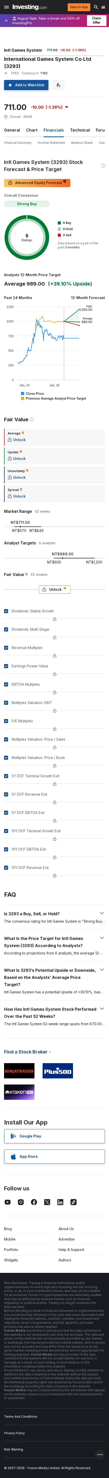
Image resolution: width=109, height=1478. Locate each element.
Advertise (67, 1239)
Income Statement (51, 143)
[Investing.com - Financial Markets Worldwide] (30, 7)
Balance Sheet (82, 143)
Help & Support (71, 1249)
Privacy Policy (14, 1433)
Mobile (9, 1239)
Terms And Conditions (20, 1416)
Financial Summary (18, 143)
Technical (80, 130)
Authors (65, 1260)
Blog (8, 1229)
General (12, 130)
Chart (32, 130)
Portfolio (11, 1249)
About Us (66, 1229)
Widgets (11, 1260)
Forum (102, 130)
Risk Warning (13, 1449)
